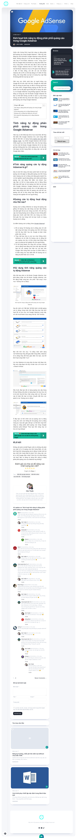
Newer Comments (40, 678)
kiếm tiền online (35, 474)
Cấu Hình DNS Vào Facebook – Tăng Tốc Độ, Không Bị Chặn (64, 165)
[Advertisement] (62, 215)
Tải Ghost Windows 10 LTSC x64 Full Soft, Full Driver (63, 117)
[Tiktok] (43, 828)
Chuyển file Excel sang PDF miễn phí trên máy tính (64, 159)
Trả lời (19, 519)
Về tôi (65, 3)
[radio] (26, 468)
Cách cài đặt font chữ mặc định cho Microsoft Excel (63, 177)
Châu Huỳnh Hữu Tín (23, 564)
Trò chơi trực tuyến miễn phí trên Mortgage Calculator (64, 123)
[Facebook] (39, 828)
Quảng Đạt (23, 529)
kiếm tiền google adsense (23, 474)
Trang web (16, 702)
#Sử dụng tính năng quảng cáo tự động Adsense (26, 115)
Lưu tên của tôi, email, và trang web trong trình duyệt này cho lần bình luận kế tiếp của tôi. (29, 708)
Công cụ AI (26, 3)
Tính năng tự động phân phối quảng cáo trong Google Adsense (28, 108)
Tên (14, 697)
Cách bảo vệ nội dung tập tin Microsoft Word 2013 (64, 171)
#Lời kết (16, 117)
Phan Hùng (20, 584)
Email (32, 697)
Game (51, 3)
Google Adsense (39, 223)
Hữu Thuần (19, 44)
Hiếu (19, 547)
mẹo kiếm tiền (17, 476)
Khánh (26, 539)
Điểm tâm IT (17, 34)
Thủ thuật (33, 3)
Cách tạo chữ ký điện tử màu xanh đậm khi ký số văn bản (63, 99)
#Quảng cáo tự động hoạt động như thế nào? (25, 113)
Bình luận (16, 686)
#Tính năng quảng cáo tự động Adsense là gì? (26, 111)
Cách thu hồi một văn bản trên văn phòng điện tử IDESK (64, 105)
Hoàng (26, 656)
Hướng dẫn (42, 3)
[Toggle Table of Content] (43, 105)
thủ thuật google (26, 476)
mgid (19, 141)
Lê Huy (19, 626)
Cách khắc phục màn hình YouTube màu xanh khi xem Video (64, 154)
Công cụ (59, 3)
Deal (47, 3)
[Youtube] (41, 828)
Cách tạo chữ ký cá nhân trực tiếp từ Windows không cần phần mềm (64, 111)
